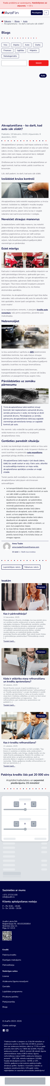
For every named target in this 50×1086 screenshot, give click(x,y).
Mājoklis (33, 50)
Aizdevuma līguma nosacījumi (15, 981)
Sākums (7, 21)
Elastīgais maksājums (11, 960)
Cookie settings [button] (9, 1025)
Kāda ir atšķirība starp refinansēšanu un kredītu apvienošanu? (24, 680)
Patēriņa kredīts (9, 955)
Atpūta (16, 45)
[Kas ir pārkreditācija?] (24, 596)
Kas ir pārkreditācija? (15, 613)
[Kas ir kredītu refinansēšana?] (24, 725)
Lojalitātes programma (12, 991)
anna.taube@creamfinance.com (25, 547)
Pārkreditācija (8, 965)
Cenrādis (6, 986)
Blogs (17, 21)
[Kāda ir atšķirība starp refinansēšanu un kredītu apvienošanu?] (24, 661)
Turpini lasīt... (9, 641)
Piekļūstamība (8, 1002)
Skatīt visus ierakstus (28, 552)
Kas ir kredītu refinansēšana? (19, 742)
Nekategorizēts (10, 56)
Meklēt (39, 63)
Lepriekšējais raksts (12, 567)
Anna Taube (17, 543)
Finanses (7, 50)
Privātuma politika (10, 997)
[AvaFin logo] (9, 13)
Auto (25, 21)
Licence (5, 976)
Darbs (37, 45)
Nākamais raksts (31, 567)
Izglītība (20, 50)
